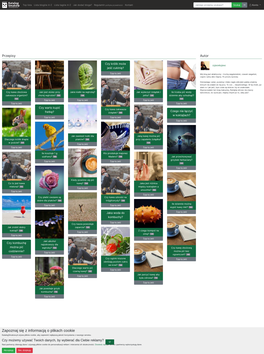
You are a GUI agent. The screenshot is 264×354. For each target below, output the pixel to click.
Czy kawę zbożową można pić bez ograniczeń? (181, 251)
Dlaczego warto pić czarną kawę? (82, 269)
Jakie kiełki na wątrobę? (82, 93)
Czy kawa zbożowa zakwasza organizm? (17, 95)
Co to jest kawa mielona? (16, 185)
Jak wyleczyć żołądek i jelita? (148, 94)
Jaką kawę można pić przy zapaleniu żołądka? (148, 139)
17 (110, 342)
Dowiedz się (100, 344)
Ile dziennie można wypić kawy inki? (181, 205)
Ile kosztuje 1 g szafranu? (49, 155)
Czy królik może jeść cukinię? (115, 66)
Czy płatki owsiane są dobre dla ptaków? (49, 199)
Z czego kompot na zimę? (148, 232)
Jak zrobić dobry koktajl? (16, 229)
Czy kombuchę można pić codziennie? (16, 247)
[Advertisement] (132, 31)
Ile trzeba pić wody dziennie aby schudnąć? (181, 95)
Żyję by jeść (16, 103)
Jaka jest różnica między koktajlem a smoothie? (148, 186)
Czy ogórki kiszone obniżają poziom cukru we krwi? (115, 261)
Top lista (27, 5)
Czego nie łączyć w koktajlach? (181, 113)
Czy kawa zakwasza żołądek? (115, 111)
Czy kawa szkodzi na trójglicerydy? (115, 199)
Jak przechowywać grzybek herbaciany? (181, 159)
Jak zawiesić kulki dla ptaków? (82, 138)
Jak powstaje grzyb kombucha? (49, 290)
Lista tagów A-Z (62, 5)
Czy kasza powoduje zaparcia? (83, 226)
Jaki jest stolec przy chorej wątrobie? (49, 94)
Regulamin (108, 5)
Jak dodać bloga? (82, 5)
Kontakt (129, 5)
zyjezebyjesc (219, 65)
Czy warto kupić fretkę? (49, 110)
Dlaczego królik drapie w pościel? (16, 141)
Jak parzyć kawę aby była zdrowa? (148, 276)
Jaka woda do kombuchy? (116, 215)
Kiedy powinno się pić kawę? (82, 182)
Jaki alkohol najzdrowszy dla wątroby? (49, 244)
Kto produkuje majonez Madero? (115, 155)
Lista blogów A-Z (43, 5)
